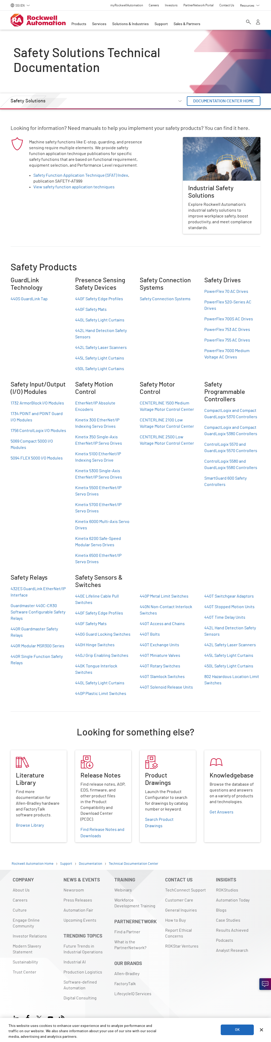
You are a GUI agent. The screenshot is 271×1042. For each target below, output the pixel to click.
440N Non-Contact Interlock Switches (166, 610)
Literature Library (27, 753)
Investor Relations (30, 936)
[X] (39, 1017)
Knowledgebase (219, 753)
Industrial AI (75, 962)
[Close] (261, 1030)
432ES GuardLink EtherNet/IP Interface (38, 592)
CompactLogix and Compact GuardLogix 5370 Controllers (230, 413)
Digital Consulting (80, 998)
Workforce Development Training (134, 903)
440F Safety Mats (91, 309)
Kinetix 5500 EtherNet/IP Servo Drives (98, 491)
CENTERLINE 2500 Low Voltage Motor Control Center (167, 440)
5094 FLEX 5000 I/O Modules (37, 458)
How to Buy (175, 920)
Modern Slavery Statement (27, 949)
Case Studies (228, 920)
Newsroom (74, 890)
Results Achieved (232, 930)
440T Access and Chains (162, 624)
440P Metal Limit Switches (164, 596)
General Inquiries (181, 910)
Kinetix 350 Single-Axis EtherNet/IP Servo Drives (98, 440)
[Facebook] (27, 1017)
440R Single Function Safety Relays (37, 659)
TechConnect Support (185, 890)
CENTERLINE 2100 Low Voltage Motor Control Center (167, 423)
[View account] (258, 22)
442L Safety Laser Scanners (101, 347)
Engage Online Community (26, 923)
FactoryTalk (125, 984)
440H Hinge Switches (95, 645)
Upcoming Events (80, 920)
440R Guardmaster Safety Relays (34, 632)
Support (161, 24)
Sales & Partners (187, 24)
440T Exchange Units (159, 645)
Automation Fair (78, 910)
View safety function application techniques (74, 187)
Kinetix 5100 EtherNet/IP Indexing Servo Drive (98, 457)
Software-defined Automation (80, 985)
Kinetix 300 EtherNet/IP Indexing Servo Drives (97, 423)
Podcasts (224, 940)
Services (99, 24)
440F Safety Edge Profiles (99, 299)
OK (237, 1030)
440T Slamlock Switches (162, 677)
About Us (21, 890)
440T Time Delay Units (224, 617)
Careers (20, 900)
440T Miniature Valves (160, 655)
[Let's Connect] (265, 984)
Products (78, 24)
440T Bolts (150, 634)
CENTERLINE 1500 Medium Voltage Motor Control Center (167, 406)
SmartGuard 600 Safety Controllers (225, 481)
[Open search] (248, 22)
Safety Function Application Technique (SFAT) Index (80, 175)
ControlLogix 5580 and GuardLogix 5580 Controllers (230, 464)
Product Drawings (156, 753)
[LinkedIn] (17, 1017)
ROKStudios (227, 890)
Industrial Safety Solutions (207, 140)
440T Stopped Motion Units (229, 607)
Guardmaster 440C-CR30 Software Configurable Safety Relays (38, 612)
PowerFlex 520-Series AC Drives (227, 305)
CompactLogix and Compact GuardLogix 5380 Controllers (230, 430)
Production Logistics (83, 972)
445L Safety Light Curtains (99, 358)
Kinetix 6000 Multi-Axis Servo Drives (102, 525)
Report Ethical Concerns (178, 933)
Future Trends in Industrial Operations (83, 949)
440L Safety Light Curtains (99, 320)
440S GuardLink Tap (29, 299)
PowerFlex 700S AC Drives (228, 319)
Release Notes (88, 753)
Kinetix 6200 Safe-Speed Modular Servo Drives (98, 541)
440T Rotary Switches (160, 666)
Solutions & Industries (130, 24)
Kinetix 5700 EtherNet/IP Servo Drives (98, 508)
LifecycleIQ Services (132, 994)
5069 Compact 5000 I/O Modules (32, 444)
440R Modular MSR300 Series (37, 646)
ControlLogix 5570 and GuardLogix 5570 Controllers (230, 447)
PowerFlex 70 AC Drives (226, 291)
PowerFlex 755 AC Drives (227, 340)
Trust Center (24, 972)
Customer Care (179, 900)
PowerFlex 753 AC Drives (227, 329)
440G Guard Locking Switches (102, 634)
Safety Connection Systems (165, 299)
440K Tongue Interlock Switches (96, 669)
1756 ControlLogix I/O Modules (38, 431)
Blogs (221, 910)
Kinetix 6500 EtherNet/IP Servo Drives (98, 558)
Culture (20, 910)
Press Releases (78, 900)
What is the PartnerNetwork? (130, 945)
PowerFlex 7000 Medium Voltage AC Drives (227, 354)
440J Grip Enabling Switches (101, 655)
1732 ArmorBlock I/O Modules (37, 403)
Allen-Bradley (126, 974)
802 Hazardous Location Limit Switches (231, 680)
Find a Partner (127, 932)
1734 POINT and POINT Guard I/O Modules (37, 417)
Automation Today (233, 900)
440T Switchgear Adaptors (229, 596)
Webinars (123, 890)
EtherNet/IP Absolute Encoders (95, 406)
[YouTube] (50, 1017)
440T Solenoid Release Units (166, 687)
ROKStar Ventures (181, 946)
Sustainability (25, 962)
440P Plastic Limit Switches (100, 693)
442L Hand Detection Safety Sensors (101, 334)
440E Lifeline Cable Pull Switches (97, 599)
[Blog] (61, 1017)
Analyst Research (232, 950)
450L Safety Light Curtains (99, 369)
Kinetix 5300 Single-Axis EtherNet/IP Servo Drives (98, 474)
